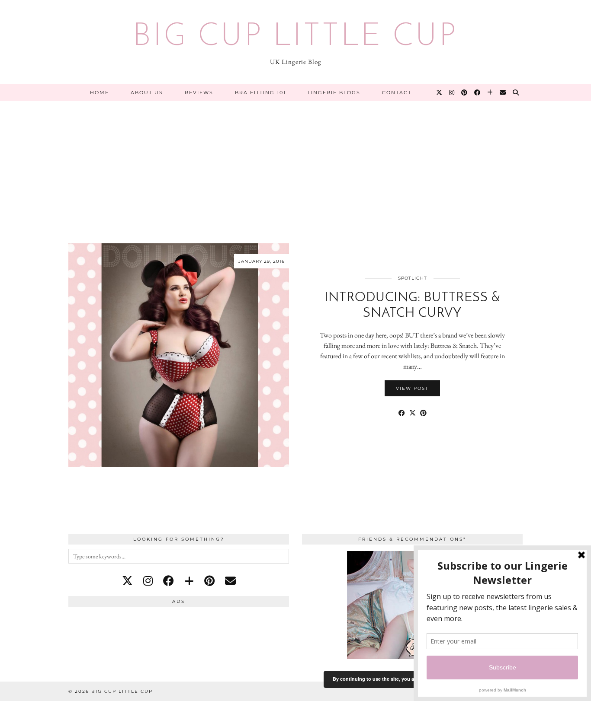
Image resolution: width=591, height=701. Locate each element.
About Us (147, 92)
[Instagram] (452, 92)
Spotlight (412, 278)
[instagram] (148, 581)
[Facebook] (477, 92)
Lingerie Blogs (334, 92)
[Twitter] (439, 92)
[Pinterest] (464, 92)
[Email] (503, 92)
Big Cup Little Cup (295, 37)
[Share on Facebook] (401, 413)
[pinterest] (209, 581)
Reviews (199, 92)
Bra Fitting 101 (260, 92)
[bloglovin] (189, 581)
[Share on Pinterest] (423, 413)
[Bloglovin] (490, 92)
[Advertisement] (295, 165)
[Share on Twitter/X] (412, 413)
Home (99, 92)
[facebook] (168, 581)
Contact (396, 92)
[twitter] (127, 581)
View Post (412, 388)
